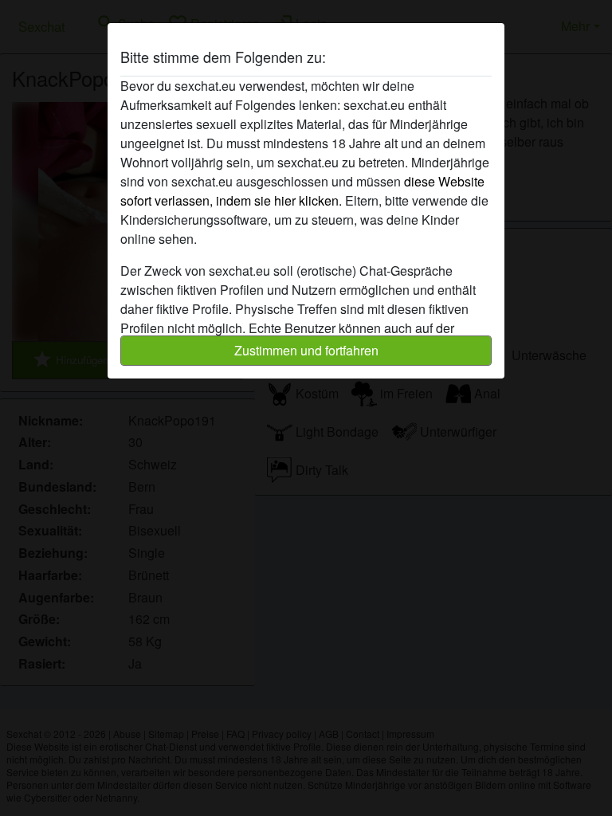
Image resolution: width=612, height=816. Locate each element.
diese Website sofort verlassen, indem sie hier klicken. (302, 191)
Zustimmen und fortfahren (306, 350)
